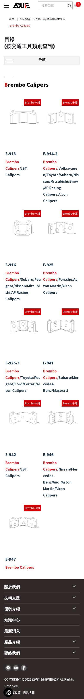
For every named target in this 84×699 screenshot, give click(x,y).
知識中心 (12, 619)
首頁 (11, 19)
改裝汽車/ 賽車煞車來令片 (50, 19)
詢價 (77, 5)
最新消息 (12, 631)
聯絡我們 (12, 653)
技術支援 (12, 597)
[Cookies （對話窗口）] (8, 692)
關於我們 (12, 586)
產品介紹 (24, 19)
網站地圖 (29, 692)
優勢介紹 (12, 608)
